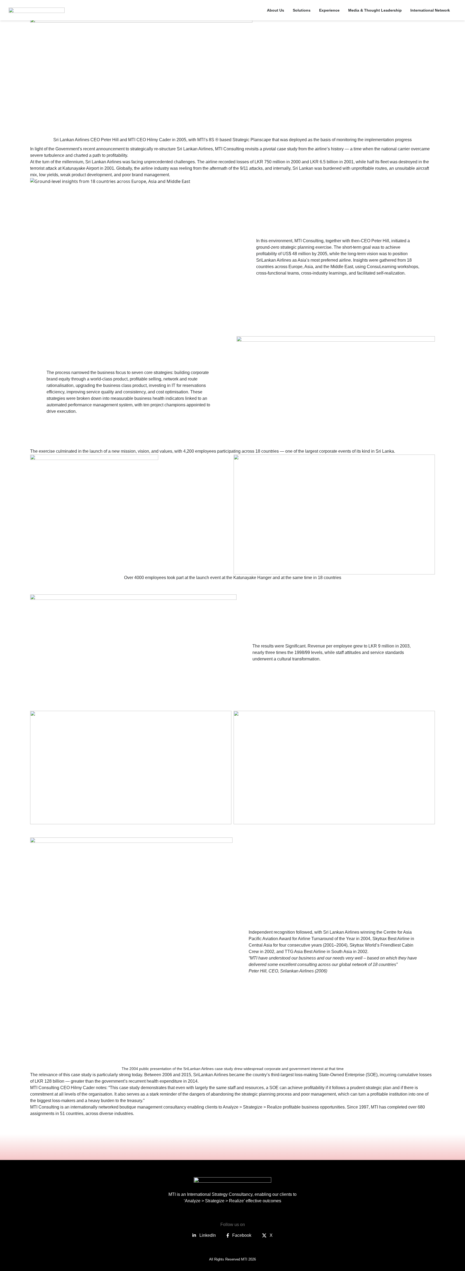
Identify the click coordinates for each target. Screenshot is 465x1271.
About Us (275, 10)
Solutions (302, 10)
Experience (329, 10)
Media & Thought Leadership (375, 10)
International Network (430, 10)
